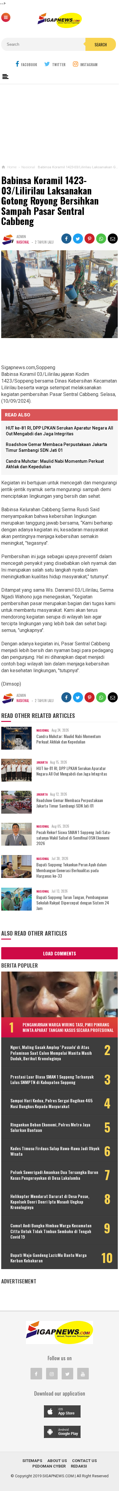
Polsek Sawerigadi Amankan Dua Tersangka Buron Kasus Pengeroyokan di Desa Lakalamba (54, 1174)
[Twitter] (67, 1373)
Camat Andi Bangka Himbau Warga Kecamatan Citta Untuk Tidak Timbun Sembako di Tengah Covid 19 (51, 1231)
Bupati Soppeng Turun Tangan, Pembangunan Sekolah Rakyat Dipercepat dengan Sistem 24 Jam (72, 902)
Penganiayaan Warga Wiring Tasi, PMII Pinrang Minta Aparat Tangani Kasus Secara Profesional (68, 1027)
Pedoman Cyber (49, 1466)
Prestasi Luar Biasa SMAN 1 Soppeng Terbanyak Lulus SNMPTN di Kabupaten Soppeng (52, 1079)
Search (101, 44)
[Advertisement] (59, 123)
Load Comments (59, 953)
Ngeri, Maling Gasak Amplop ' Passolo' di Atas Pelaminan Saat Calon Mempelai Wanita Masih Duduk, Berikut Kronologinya (51, 1052)
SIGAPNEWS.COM (58, 1476)
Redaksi (79, 1466)
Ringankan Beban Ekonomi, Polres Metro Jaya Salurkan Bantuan (50, 1127)
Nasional (22, 242)
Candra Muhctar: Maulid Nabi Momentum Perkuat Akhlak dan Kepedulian (68, 738)
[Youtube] (83, 1373)
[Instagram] (52, 1373)
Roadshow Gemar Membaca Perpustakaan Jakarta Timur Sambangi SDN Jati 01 (69, 802)
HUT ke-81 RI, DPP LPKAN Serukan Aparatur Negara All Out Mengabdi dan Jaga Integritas (71, 770)
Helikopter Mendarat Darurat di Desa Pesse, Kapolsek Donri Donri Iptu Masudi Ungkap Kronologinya (49, 1201)
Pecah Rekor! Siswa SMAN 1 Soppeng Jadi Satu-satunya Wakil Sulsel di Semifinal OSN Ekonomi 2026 (73, 837)
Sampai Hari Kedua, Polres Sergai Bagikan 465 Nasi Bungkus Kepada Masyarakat (51, 1103)
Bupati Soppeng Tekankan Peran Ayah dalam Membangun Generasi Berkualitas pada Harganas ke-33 (71, 870)
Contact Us (84, 1460)
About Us (57, 1460)
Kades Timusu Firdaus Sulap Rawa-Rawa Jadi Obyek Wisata (54, 1151)
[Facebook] (36, 1373)
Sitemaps (32, 1460)
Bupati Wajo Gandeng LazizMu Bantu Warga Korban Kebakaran (48, 1257)
